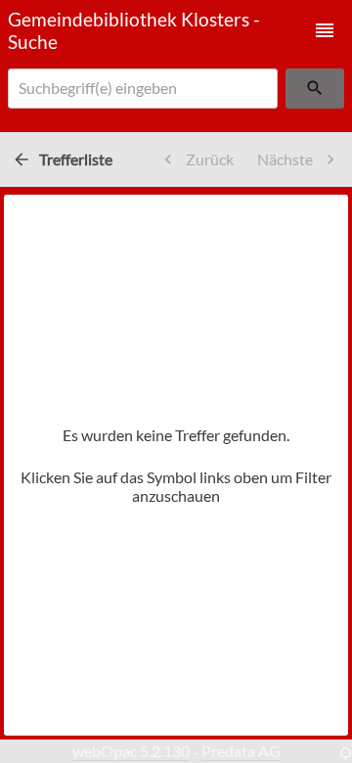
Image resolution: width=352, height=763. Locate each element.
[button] (324, 30)
